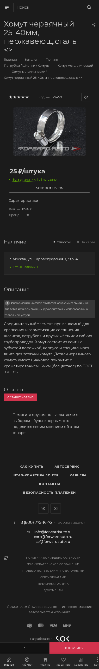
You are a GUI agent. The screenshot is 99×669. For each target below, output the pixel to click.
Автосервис (67, 466)
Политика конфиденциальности (53, 557)
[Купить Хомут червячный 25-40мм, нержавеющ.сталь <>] (49, 131)
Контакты (49, 484)
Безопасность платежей (49, 492)
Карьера (78, 475)
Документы (53, 590)
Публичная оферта (53, 583)
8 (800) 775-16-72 (36, 523)
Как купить (31, 466)
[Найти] (88, 7)
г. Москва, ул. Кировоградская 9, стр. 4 (44, 259)
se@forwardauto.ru (53, 541)
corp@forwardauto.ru (53, 536)
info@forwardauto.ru (53, 532)
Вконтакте (43, 508)
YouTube (55, 508)
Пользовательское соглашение (53, 564)
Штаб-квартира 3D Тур (35, 475)
